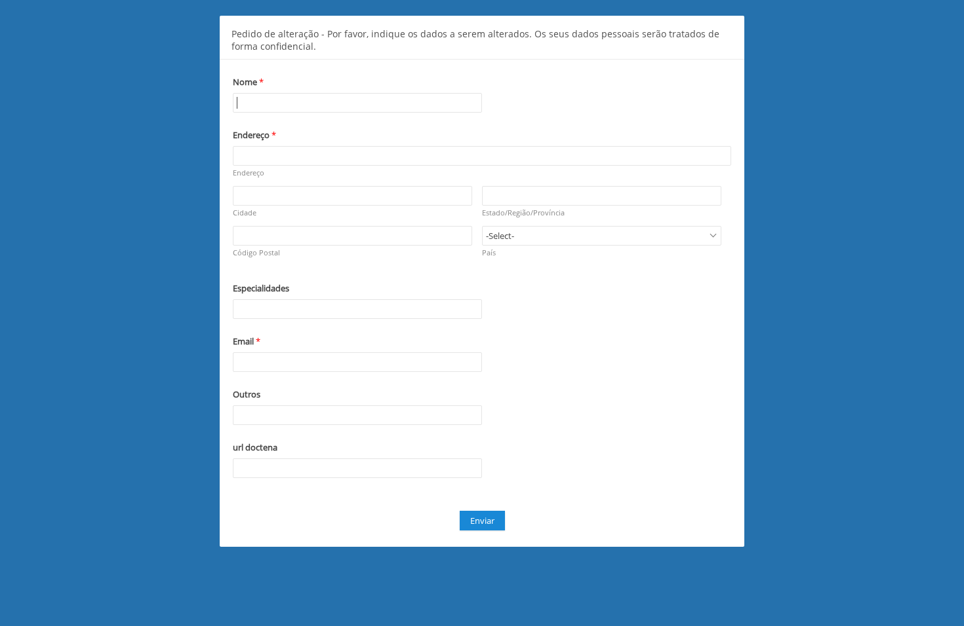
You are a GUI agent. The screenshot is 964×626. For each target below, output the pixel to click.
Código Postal (256, 252)
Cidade (244, 212)
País (489, 252)
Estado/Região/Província (523, 212)
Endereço (248, 172)
